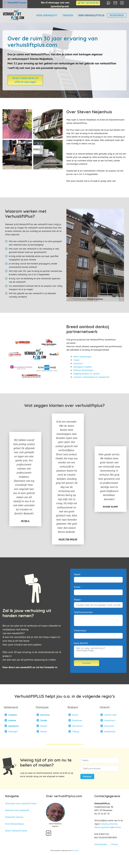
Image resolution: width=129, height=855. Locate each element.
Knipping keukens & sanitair (86, 373)
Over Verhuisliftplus (14, 823)
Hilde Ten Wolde (68, 539)
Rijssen (43, 725)
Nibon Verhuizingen (82, 356)
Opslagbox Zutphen (82, 366)
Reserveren (117, 15)
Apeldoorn (105, 827)
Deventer (113, 823)
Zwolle (97, 827)
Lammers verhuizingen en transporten (91, 377)
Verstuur (86, 663)
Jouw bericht (81, 643)
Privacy (114, 844)
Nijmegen (13, 731)
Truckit (76, 360)
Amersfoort (109, 720)
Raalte (43, 731)
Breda (75, 714)
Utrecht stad (110, 714)
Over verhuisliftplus (91, 15)
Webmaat (75, 850)
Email (77, 587)
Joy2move (78, 363)
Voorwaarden (100, 844)
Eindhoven (77, 720)
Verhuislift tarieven (14, 817)
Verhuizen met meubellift (17, 810)
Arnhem (117, 827)
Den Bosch (77, 725)
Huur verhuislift (46, 15)
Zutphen (104, 823)
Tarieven (67, 15)
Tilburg (75, 731)
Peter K (25, 521)
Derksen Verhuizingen (83, 370)
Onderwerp (80, 630)
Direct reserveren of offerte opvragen (25, 79)
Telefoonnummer (83, 612)
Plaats (77, 599)
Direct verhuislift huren (16, 830)
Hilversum (109, 725)
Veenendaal (109, 731)
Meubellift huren (17, 2)
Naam (77, 574)
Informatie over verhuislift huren (20, 803)
